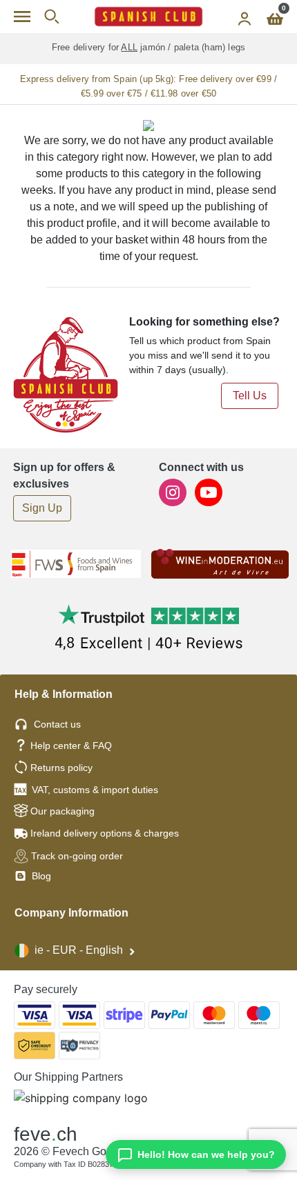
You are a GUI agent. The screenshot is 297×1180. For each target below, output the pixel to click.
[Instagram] (174, 491)
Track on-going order (77, 855)
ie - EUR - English (79, 950)
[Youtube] (208, 491)
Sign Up (42, 508)
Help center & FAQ (71, 745)
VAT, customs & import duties (95, 789)
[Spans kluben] (148, 16)
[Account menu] (244, 16)
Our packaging (62, 811)
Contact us (57, 724)
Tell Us (250, 395)
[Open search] (51, 16)
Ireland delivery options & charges (104, 833)
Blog (40, 875)
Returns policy (61, 767)
